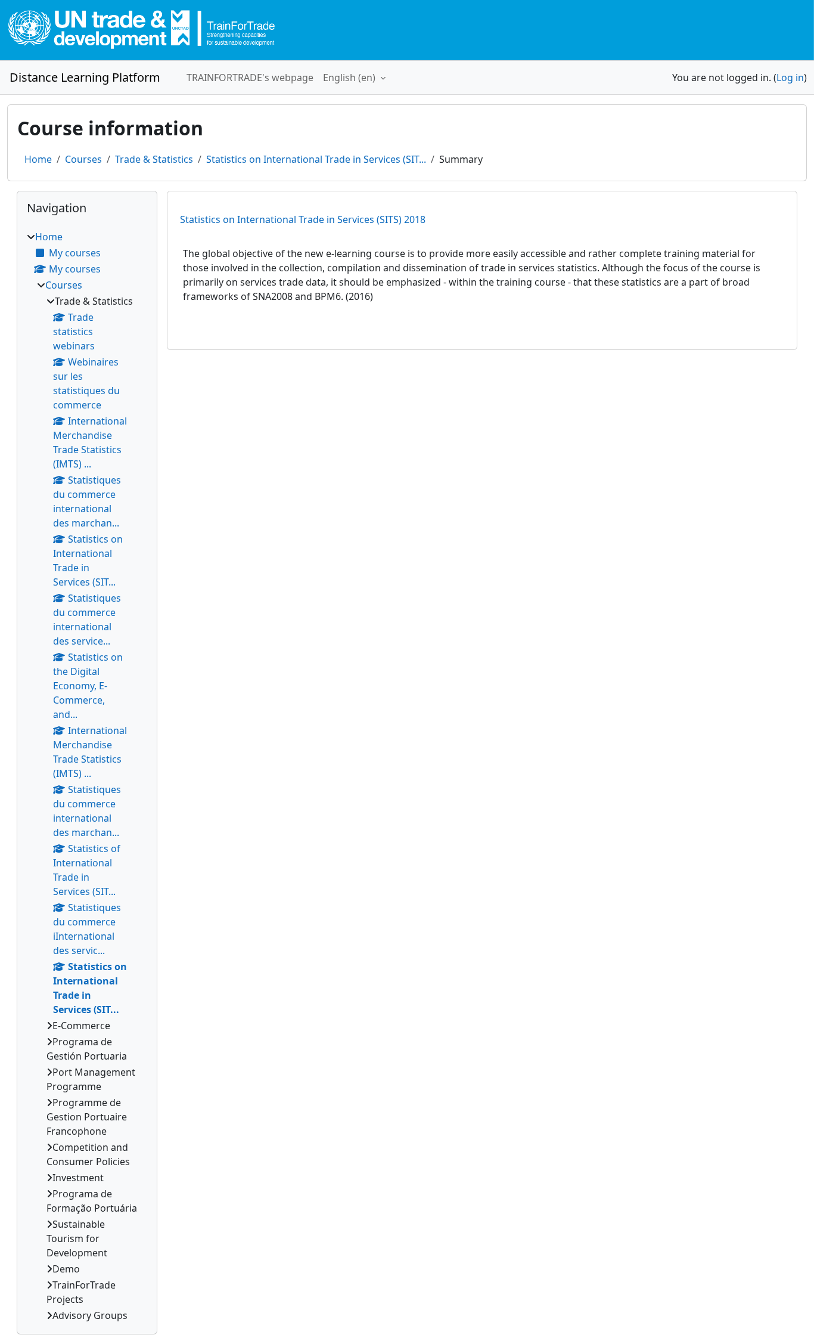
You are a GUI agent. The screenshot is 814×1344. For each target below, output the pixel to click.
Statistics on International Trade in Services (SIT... (316, 159)
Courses (83, 159)
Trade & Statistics (154, 159)
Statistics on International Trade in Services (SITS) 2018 (302, 219)
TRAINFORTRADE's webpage (250, 77)
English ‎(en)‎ (350, 77)
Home (38, 159)
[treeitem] (87, 776)
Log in (790, 77)
